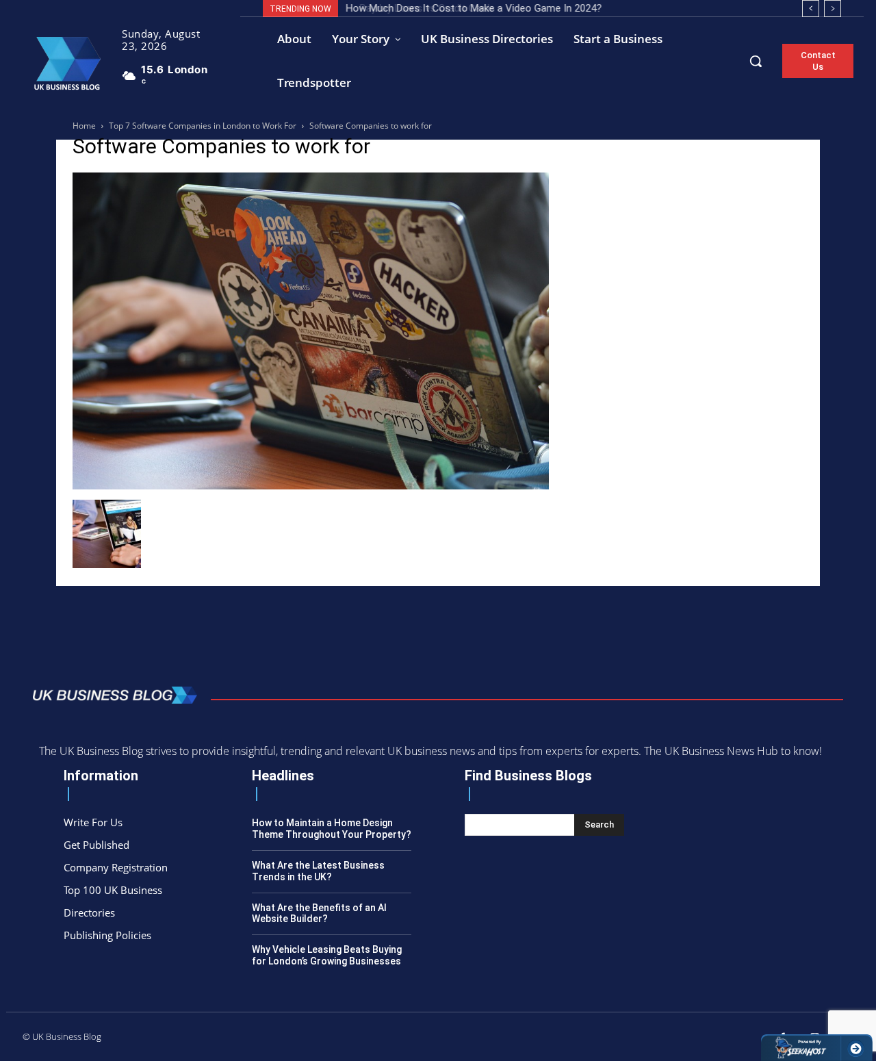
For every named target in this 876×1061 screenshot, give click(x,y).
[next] (832, 8)
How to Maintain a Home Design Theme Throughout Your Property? (331, 828)
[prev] (810, 8)
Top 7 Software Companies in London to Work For (202, 125)
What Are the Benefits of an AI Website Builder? (319, 913)
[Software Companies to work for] (311, 485)
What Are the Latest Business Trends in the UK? (318, 871)
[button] (755, 60)
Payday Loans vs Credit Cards (417, 8)
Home (84, 125)
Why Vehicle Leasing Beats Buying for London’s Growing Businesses (327, 955)
